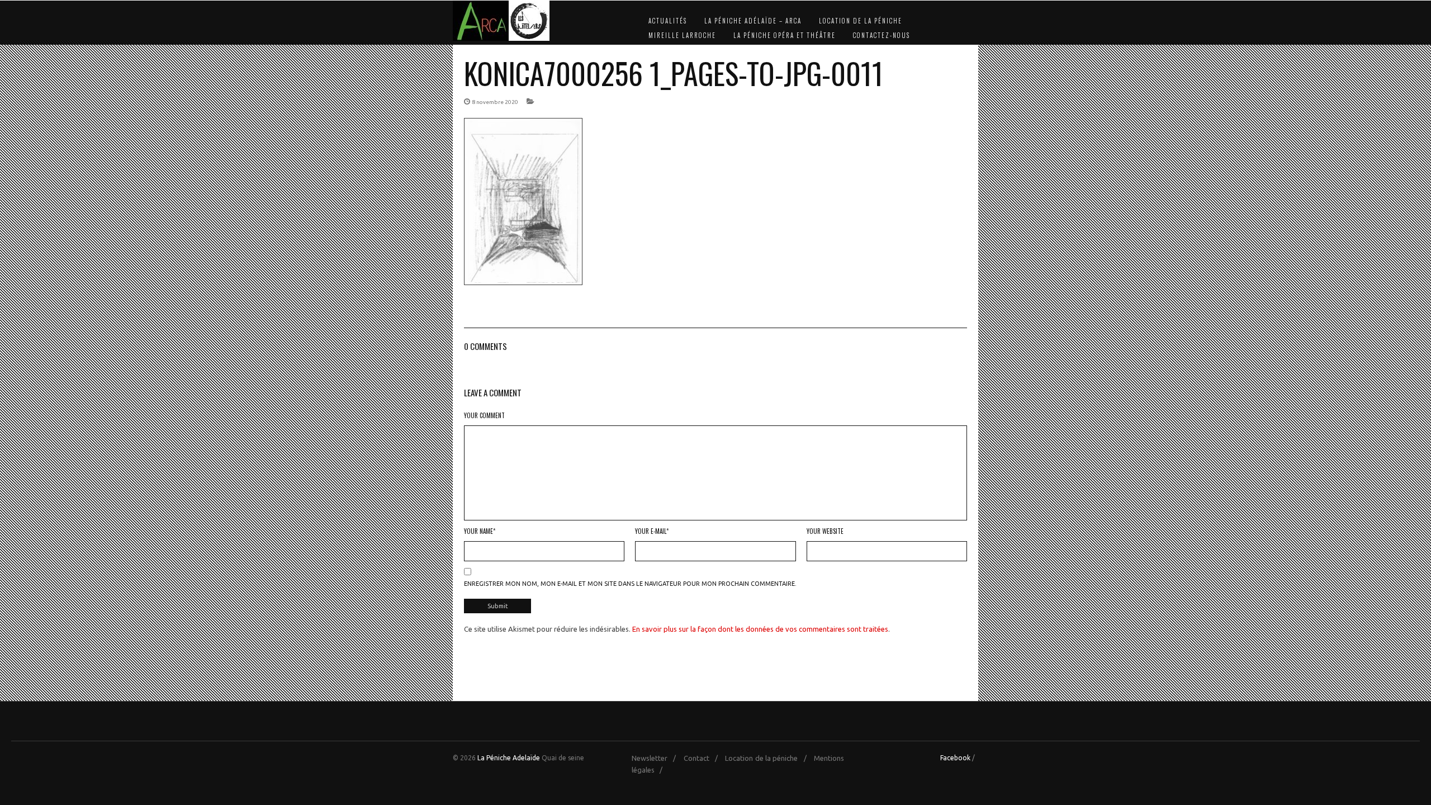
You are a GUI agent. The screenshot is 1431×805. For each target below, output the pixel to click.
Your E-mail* (652, 531)
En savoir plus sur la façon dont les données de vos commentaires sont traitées (760, 629)
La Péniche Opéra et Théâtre (784, 35)
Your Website (825, 531)
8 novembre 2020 (495, 102)
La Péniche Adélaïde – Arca (753, 20)
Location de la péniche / (768, 758)
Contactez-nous (881, 35)
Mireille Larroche (682, 35)
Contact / (703, 758)
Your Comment (484, 415)
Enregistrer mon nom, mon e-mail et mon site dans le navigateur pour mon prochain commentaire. (630, 583)
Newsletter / (656, 758)
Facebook (955, 757)
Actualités (667, 20)
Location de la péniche (860, 20)
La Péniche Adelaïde (508, 757)
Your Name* (479, 531)
